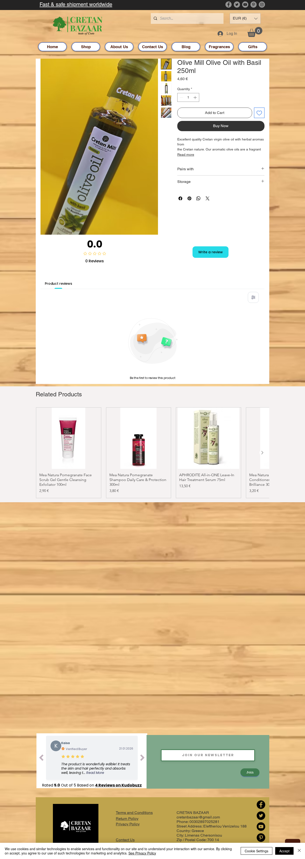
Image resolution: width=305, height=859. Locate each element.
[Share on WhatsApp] (198, 198)
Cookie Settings (256, 851)
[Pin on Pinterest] (189, 198)
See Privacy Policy (142, 853)
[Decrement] (181, 97)
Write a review (210, 252)
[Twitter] (237, 4)
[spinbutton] (188, 97)
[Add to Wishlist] (259, 113)
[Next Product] (262, 452)
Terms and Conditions (134, 812)
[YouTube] (245, 4)
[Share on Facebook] (180, 198)
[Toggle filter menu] (253, 297)
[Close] (299, 851)
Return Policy (127, 818)
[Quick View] (68, 438)
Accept (284, 851)
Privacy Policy (128, 824)
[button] (245, 18)
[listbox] (245, 18)
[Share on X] (207, 198)
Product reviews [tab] (58, 283)
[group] (152, 453)
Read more (185, 154)
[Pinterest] (253, 4)
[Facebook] (228, 4)
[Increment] (195, 97)
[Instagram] (262, 4)
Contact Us (125, 840)
